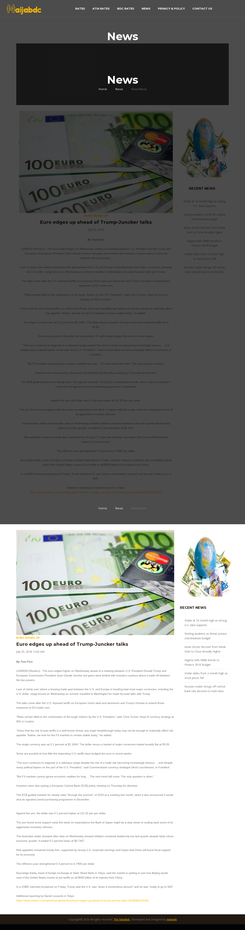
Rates (80, 8)
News (146, 8)
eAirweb (172, 919)
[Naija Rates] (204, 144)
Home (102, 89)
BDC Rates (125, 8)
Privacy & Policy (171, 8)
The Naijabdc (122, 919)
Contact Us (202, 8)
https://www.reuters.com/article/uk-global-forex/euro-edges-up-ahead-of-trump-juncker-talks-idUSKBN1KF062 (96, 492)
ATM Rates (101, 8)
